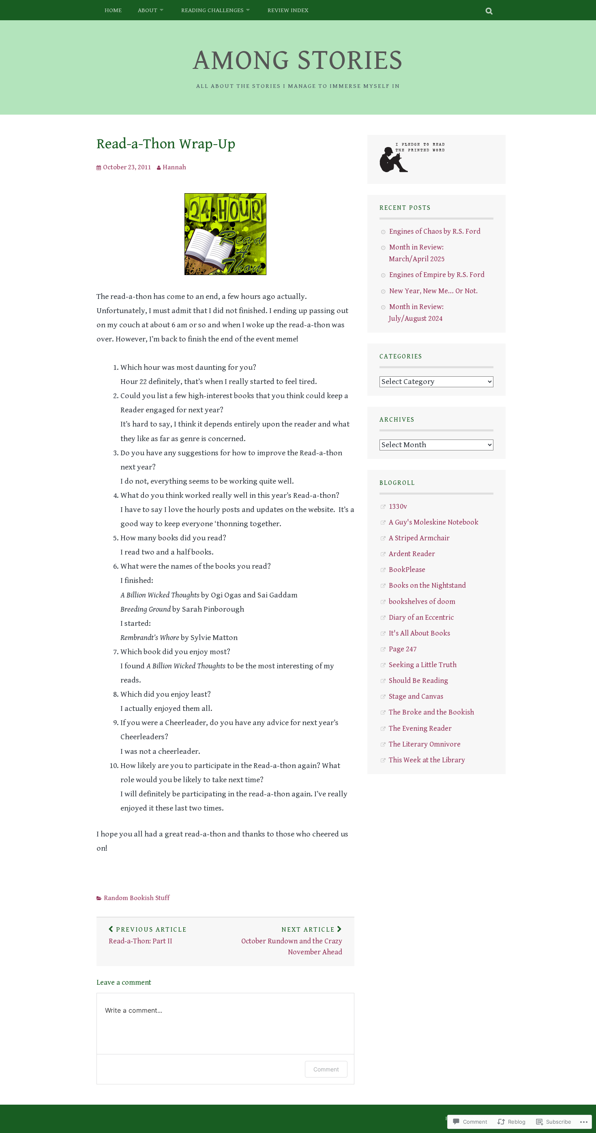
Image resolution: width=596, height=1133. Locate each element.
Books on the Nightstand (427, 585)
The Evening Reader (420, 728)
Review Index (288, 10)
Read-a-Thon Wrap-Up (166, 144)
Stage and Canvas (416, 696)
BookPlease (407, 569)
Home (113, 10)
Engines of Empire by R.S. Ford (437, 275)
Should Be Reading (418, 680)
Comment (326, 1069)
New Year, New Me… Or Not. (433, 291)
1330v (398, 506)
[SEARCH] (490, 10)
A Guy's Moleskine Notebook (433, 522)
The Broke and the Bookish (431, 712)
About (147, 10)
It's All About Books (419, 633)
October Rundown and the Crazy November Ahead (291, 941)
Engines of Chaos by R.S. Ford (434, 231)
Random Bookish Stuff (136, 898)
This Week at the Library (427, 760)
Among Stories (298, 60)
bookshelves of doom (422, 601)
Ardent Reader (412, 554)
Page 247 (403, 649)
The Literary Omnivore (425, 744)
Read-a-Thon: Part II (148, 935)
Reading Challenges (212, 10)
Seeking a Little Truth (423, 665)
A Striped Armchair (419, 538)
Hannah (174, 167)
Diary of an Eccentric (421, 617)
